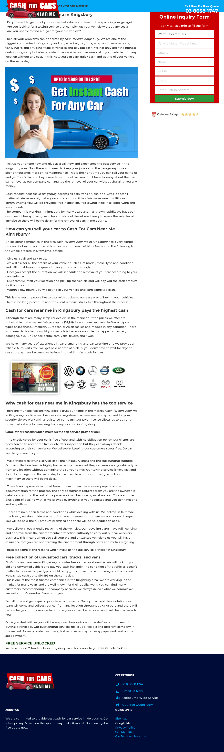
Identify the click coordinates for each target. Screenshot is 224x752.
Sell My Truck (124, 732)
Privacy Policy (125, 727)
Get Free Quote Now (137, 705)
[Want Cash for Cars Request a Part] (184, 34)
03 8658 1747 (201, 11)
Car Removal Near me (130, 736)
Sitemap (121, 718)
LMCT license (91, 419)
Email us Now (132, 691)
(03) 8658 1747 (132, 684)
